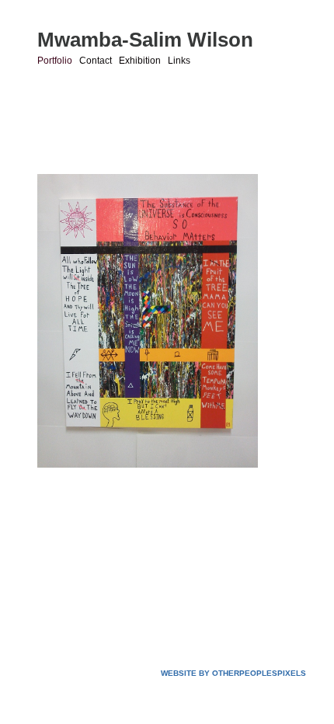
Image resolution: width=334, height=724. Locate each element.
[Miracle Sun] (147, 321)
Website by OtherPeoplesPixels (233, 673)
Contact (95, 60)
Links (179, 60)
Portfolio (54, 60)
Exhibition (140, 60)
